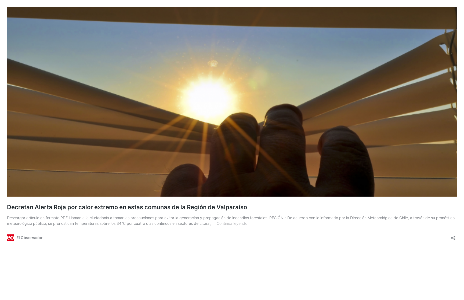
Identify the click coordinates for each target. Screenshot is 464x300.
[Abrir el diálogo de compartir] (453, 236)
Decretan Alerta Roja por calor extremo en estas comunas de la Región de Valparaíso (127, 207)
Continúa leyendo (232, 223)
